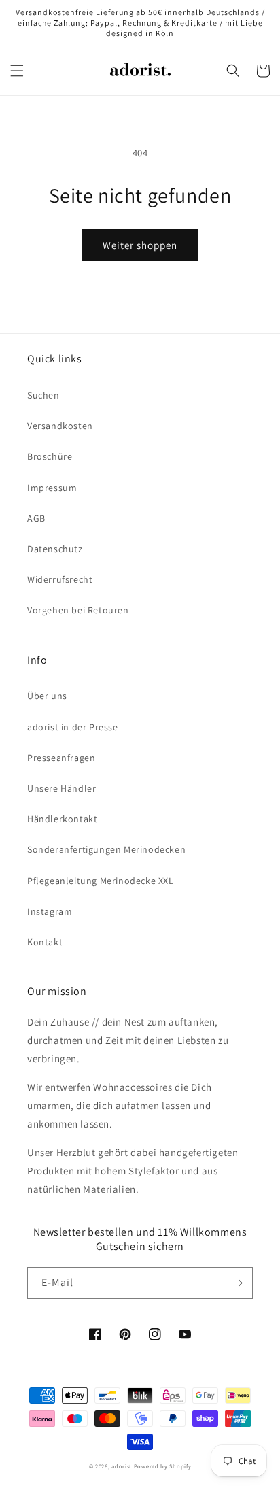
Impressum (52, 487)
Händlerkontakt (62, 819)
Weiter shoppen (140, 245)
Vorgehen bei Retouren (78, 610)
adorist (121, 1466)
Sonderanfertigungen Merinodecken (106, 849)
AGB (36, 518)
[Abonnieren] (237, 1283)
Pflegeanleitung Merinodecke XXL (100, 881)
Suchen (43, 395)
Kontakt (45, 942)
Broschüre (49, 456)
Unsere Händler (61, 788)
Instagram (49, 911)
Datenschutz (55, 549)
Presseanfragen (61, 757)
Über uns (47, 696)
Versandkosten (60, 426)
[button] (17, 71)
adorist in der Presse (72, 727)
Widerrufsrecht (59, 579)
